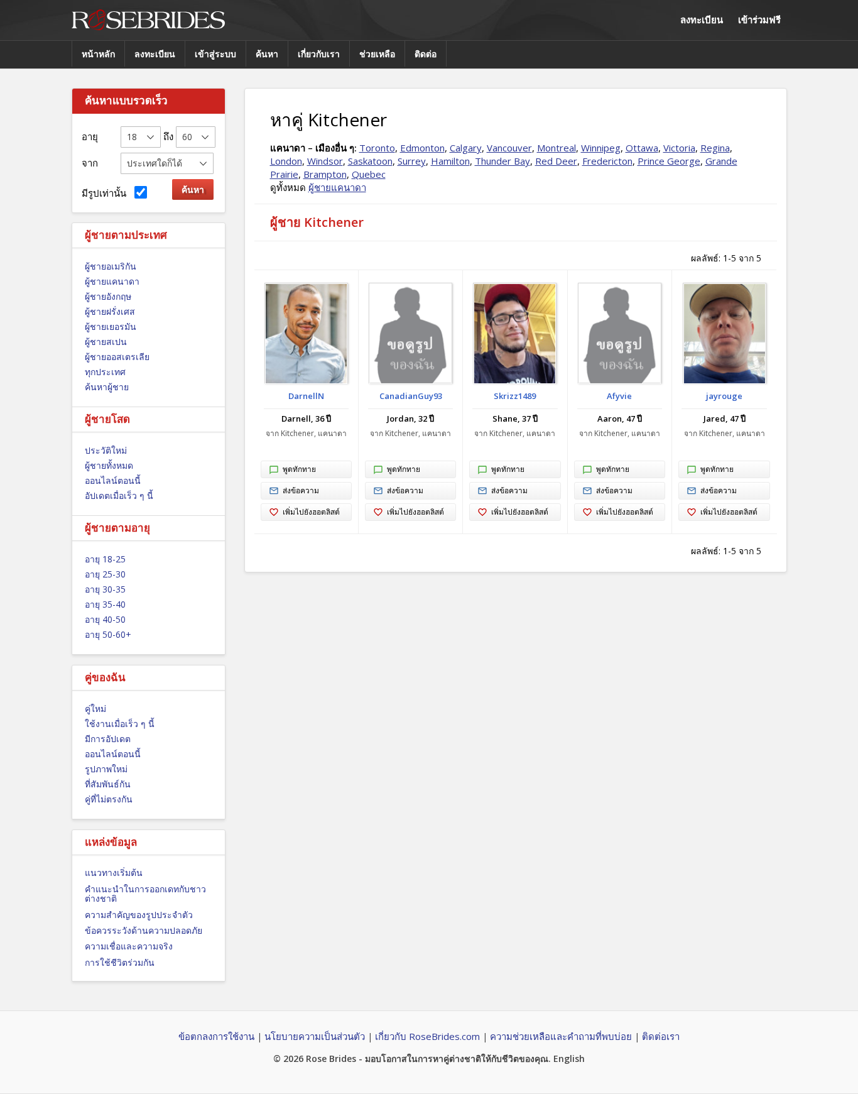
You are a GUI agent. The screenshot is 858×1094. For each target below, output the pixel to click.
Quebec (369, 174)
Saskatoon (370, 161)
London (286, 161)
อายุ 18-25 (105, 559)
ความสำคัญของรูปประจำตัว (139, 915)
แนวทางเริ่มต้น (114, 872)
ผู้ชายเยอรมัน (110, 326)
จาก (90, 162)
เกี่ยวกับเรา (319, 54)
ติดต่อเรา (661, 1036)
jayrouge (724, 396)
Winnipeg (601, 147)
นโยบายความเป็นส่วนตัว (314, 1036)
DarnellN (306, 396)
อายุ (90, 136)
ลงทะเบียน (701, 19)
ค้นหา (267, 54)
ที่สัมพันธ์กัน (108, 784)
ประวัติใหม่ (106, 450)
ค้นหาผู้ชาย (107, 387)
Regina (715, 147)
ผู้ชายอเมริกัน (110, 266)
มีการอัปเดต (108, 739)
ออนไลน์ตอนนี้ (113, 480)
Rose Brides (148, 20)
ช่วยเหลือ (377, 54)
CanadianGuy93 (410, 396)
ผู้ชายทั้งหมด (109, 465)
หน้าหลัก (98, 54)
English (569, 1058)
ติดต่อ (426, 54)
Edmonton (422, 147)
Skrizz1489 (515, 396)
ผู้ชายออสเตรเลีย (117, 357)
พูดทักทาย (299, 469)
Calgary (466, 147)
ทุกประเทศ (105, 372)
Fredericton (607, 161)
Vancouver (509, 147)
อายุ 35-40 (105, 604)
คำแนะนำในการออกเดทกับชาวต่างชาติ (145, 893)
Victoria (679, 147)
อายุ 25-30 (105, 574)
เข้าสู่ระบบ (215, 54)
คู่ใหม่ (95, 708)
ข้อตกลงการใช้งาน (216, 1036)
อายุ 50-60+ (108, 634)
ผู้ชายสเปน (106, 341)
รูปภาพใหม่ (106, 769)
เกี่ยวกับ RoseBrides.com (427, 1036)
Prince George (669, 161)
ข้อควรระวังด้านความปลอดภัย (143, 930)
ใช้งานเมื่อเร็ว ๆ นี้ (120, 724)
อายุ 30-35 (105, 589)
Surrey (412, 161)
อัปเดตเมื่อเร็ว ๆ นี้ (119, 495)
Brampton (325, 174)
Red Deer (556, 161)
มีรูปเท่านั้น (106, 193)
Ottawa (642, 147)
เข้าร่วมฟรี (759, 19)
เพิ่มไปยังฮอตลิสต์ (311, 511)
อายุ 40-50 (105, 619)
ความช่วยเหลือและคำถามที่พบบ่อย (561, 1036)
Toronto (377, 147)
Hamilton (450, 161)
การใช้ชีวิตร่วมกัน (120, 962)
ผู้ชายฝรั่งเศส (110, 311)
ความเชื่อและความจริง (129, 946)
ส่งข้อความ (301, 490)
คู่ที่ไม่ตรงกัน (109, 799)
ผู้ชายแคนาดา (112, 281)
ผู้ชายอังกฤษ (108, 296)
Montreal (556, 147)
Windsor (325, 161)
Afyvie (619, 396)
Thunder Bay (502, 161)
